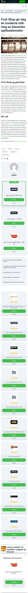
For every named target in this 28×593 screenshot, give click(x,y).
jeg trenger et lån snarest (20, 141)
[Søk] (23, 6)
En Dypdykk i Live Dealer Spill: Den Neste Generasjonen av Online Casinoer (14, 267)
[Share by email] (7, 158)
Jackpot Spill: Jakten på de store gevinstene (13, 282)
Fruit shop (10, 148)
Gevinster (17, 148)
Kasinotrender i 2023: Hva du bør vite (11, 272)
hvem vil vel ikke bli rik (6, 91)
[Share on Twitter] (5, 158)
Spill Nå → (22, 1)
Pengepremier (14, 151)
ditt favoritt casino (5, 136)
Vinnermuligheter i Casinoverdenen (11, 277)
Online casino (5, 151)
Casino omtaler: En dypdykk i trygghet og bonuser (12, 260)
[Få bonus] (14, 565)
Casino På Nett (9, 11)
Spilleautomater (5, 154)
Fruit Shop (7, 73)
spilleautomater (20, 55)
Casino (3, 148)
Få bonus (14, 223)
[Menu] (26, 6)
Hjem (2, 11)
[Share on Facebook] (2, 158)
